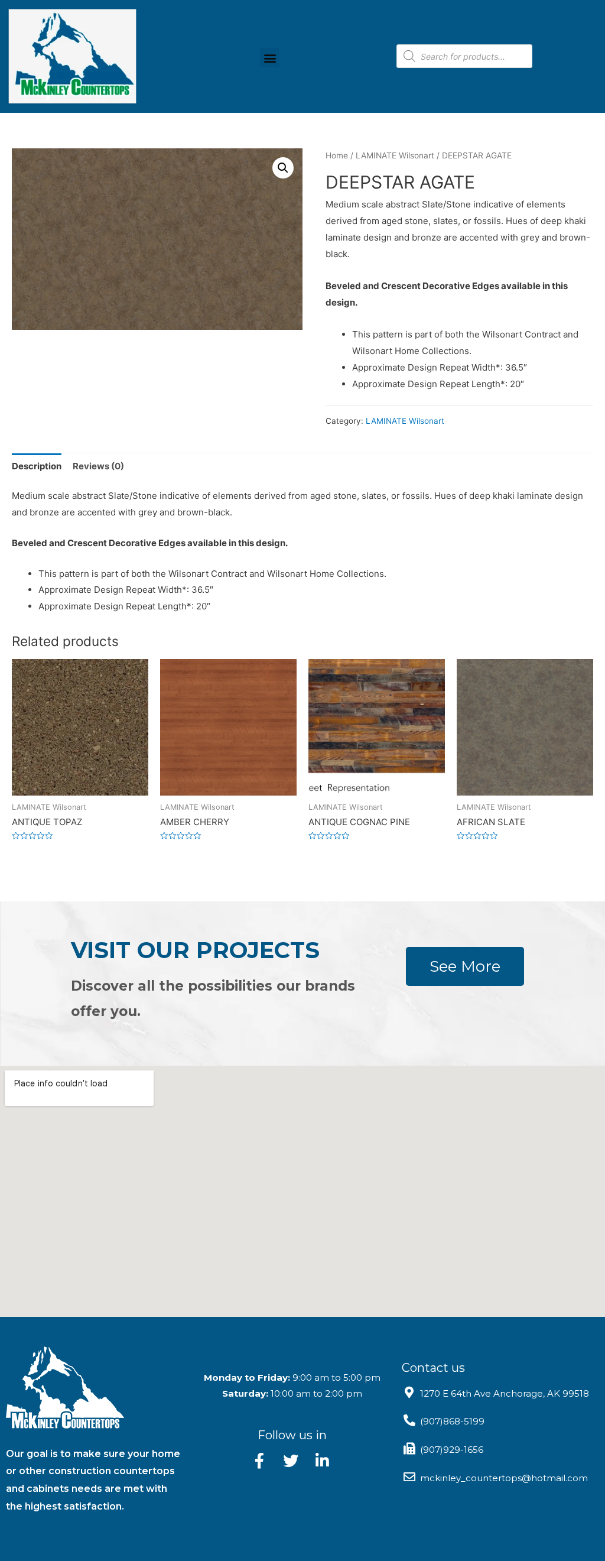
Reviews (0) (98, 466)
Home (337, 155)
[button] (269, 57)
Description (36, 466)
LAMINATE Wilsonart (395, 155)
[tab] (36, 466)
